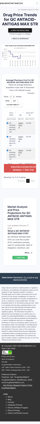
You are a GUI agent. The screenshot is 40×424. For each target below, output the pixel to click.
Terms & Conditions (8, 359)
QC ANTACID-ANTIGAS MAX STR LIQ (12, 127)
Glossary (31, 93)
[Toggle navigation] (37, 3)
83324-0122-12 (20, 125)
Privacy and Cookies (8, 356)
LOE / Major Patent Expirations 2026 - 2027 (16, 367)
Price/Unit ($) (29, 114)
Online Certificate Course (18, 413)
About (10, 397)
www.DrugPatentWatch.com (13, 382)
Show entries (12, 97)
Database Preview (15, 405)
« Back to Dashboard (20, 38)
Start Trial (29, 170)
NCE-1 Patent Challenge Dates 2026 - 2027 (16, 370)
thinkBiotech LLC (29, 346)
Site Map (4, 362)
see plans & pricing (25, 278)
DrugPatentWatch (11, 3)
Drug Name (11, 114)
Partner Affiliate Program (18, 408)
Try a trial (27, 277)
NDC (20, 115)
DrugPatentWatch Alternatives (11, 364)
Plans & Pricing (14, 410)
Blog (9, 399)
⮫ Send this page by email (20, 30)
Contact (11, 402)
